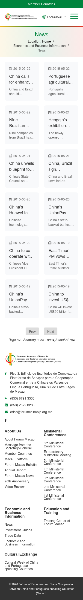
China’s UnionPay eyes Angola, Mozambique (60, 209)
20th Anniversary (17, 481)
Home (46, 41)
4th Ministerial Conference (54, 471)
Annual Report (15, 470)
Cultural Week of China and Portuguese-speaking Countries (21, 565)
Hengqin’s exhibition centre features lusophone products (58, 122)
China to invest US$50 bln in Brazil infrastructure (60, 296)
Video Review (14, 486)
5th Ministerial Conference (54, 462)
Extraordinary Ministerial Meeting (57, 453)
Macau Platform (16, 459)
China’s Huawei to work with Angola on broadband (19, 209)
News (9, 524)
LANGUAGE (55, 17)
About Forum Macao (20, 439)
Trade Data (13, 535)
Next (50, 331)
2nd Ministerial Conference (54, 488)
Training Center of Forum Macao (57, 522)
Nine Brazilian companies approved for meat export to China (21, 122)
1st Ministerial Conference (54, 497)
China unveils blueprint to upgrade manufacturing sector (22, 166)
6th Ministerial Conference (54, 444)
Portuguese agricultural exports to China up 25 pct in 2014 (59, 79)
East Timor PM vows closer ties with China (58, 253)
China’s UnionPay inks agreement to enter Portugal (21, 296)
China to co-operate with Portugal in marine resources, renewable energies (20, 253)
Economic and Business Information (20, 542)
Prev (32, 331)
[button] (74, 16)
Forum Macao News (19, 475)
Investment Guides (18, 530)
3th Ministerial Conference (54, 479)
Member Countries (41, 4)
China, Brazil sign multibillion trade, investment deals (60, 166)
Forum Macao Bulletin (21, 464)
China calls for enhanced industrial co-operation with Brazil (21, 79)
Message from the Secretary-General (18, 446)
